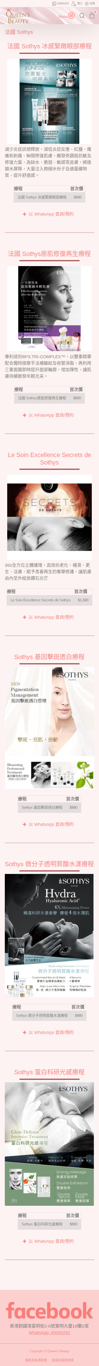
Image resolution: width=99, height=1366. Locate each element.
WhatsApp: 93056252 (49, 1332)
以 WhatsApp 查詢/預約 (51, 214)
